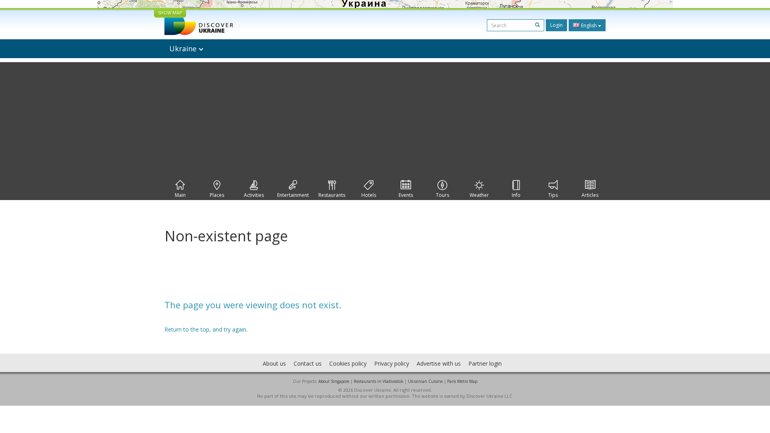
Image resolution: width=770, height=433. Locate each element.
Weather (479, 195)
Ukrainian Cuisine (425, 381)
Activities (254, 195)
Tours (442, 195)
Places (217, 195)
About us (274, 363)
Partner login (485, 363)
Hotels (368, 195)
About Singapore (333, 381)
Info (516, 195)
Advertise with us (439, 363)
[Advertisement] (385, 118)
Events (406, 195)
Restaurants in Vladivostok (378, 381)
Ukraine (184, 48)
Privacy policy (391, 363)
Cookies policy (348, 363)
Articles (590, 195)
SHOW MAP (170, 13)
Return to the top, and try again (205, 329)
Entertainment (293, 195)
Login (556, 25)
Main (180, 195)
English (589, 25)
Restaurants (331, 195)
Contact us (308, 363)
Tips (553, 195)
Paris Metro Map (462, 381)
